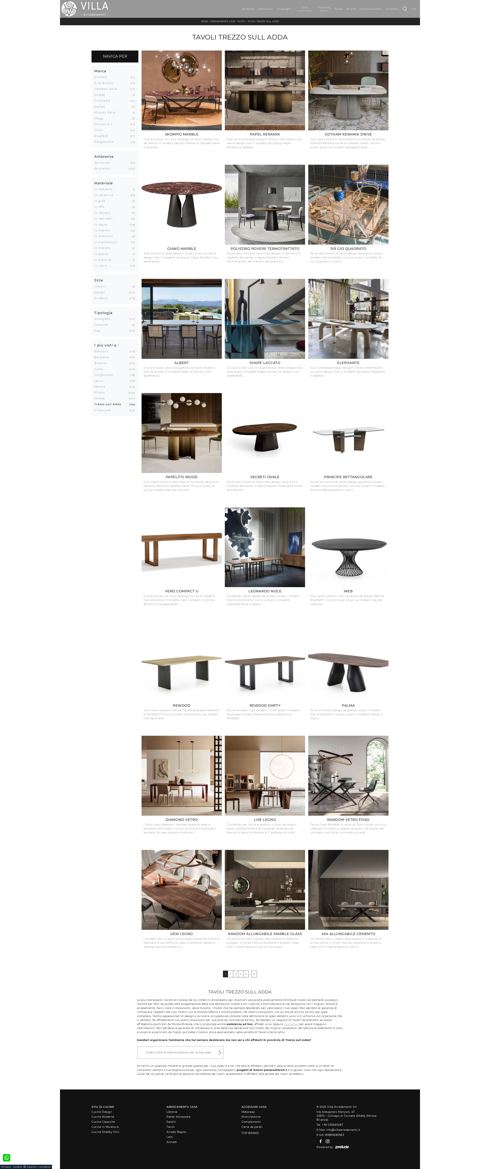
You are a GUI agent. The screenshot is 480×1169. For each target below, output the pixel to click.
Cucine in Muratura (105, 1127)
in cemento (104, 189)
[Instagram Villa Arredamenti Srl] (326, 1141)
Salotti (171, 1122)
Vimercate (104, 410)
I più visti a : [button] (106, 345)
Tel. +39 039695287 (329, 1125)
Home (204, 21)
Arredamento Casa (222, 21)
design (101, 292)
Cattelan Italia (107, 89)
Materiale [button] (103, 183)
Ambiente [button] (104, 157)
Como (100, 369)
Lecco (100, 381)
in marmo (103, 230)
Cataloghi (284, 8)
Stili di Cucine (103, 1107)
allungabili (104, 319)
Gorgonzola (105, 375)
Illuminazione (251, 1116)
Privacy (6, 1166)
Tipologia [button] (103, 313)
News (339, 8)
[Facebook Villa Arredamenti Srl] (319, 1141)
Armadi (171, 1142)
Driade (101, 95)
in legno (102, 224)
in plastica (104, 259)
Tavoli (241, 21)
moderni (102, 298)
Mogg (100, 118)
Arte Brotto (105, 83)
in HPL (101, 206)
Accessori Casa (254, 1107)
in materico (105, 236)
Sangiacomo (105, 142)
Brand (351, 8)
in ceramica (105, 195)
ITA (414, 8)
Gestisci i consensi (39, 1166)
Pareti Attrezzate (178, 1116)
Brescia (101, 363)
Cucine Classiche (103, 1122)
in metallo (104, 248)
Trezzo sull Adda (109, 404)
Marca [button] (100, 71)
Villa (305, 9)
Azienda (248, 8)
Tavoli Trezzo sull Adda (263, 21)
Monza (100, 398)
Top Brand (250, 1133)
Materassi (248, 1112)
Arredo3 (102, 77)
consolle (102, 324)
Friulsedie (103, 100)
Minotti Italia (106, 112)
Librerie (171, 1112)
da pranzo (103, 168)
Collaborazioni (370, 8)
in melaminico (107, 242)
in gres (101, 201)
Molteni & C (105, 124)
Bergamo (103, 357)
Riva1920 (102, 136)
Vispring (324, 9)
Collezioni (265, 8)
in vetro (102, 265)
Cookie (17, 1166)
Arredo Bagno (176, 1132)
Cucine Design (102, 1112)
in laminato (105, 218)
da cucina (103, 162)
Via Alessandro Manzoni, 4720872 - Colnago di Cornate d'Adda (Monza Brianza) (346, 1116)
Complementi (251, 1122)
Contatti (392, 8)
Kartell (101, 106)
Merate (101, 386)
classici (101, 286)
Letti (169, 1137)
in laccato (103, 212)
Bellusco (102, 351)
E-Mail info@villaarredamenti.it (338, 1130)
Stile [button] (98, 280)
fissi (99, 330)
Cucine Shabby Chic (105, 1132)
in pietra (102, 254)
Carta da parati (252, 1127)
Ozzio (100, 130)
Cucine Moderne (103, 1116)
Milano (101, 392)
